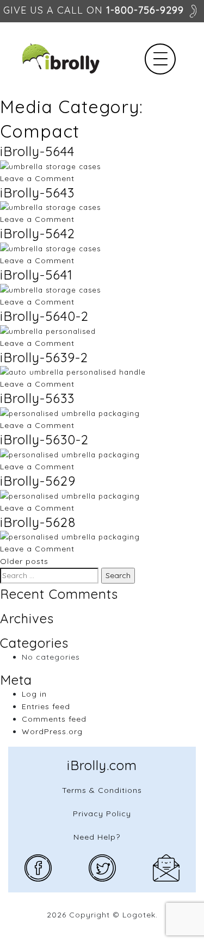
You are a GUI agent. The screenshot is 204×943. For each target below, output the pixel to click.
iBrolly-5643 (37, 192)
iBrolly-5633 (37, 398)
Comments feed (54, 719)
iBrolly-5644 (37, 151)
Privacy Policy (102, 813)
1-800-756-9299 (145, 10)
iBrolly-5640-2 (44, 316)
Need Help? (96, 837)
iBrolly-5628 (38, 522)
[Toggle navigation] (160, 59)
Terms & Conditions (102, 790)
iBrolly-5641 (36, 274)
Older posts (24, 561)
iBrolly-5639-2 (44, 357)
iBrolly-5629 (38, 481)
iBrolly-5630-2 (44, 439)
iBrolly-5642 (37, 233)
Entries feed (46, 706)
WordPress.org (52, 731)
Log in (34, 694)
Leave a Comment (37, 178)
